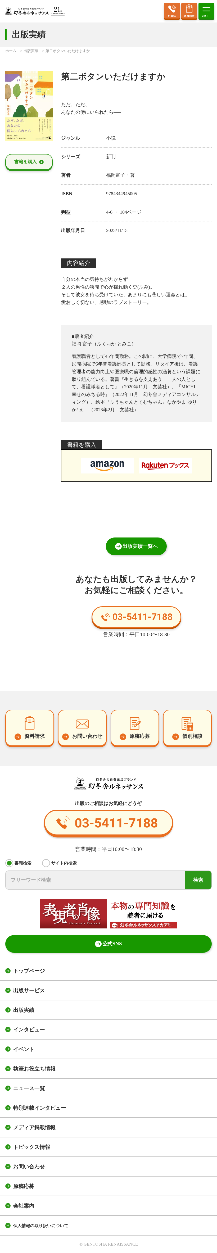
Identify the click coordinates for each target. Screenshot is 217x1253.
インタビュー (29, 1029)
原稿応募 (23, 1186)
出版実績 (23, 1010)
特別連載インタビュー (39, 1108)
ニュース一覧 (29, 1088)
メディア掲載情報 (34, 1127)
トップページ (29, 971)
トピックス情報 (31, 1147)
